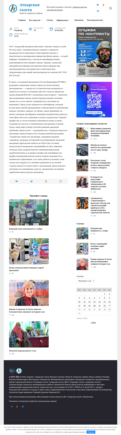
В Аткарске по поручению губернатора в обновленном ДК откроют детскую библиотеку (98, 183)
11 (84, 301)
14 (99, 301)
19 (89, 305)
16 (109, 301)
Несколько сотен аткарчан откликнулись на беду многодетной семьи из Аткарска (101, 164)
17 (79, 305)
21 (99, 305)
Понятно (91, 432)
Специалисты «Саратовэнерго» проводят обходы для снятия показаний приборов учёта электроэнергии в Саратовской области (100, 205)
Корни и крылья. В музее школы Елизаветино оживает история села (27, 310)
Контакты (78, 20)
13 (94, 301)
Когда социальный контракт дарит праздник (26, 268)
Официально (62, 20)
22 (105, 305)
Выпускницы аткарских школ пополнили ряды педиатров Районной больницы (101, 132)
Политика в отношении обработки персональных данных (33, 401)
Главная (22, 20)
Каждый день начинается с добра (25, 228)
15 (105, 301)
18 (84, 305)
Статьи (50, 20)
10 (79, 301)
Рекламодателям (95, 20)
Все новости (34, 20)
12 (89, 301)
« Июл (93, 322)
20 (94, 305)
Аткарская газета (30, 7)
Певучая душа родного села (22, 350)
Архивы (80, 276)
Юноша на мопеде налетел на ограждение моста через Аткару (101, 147)
